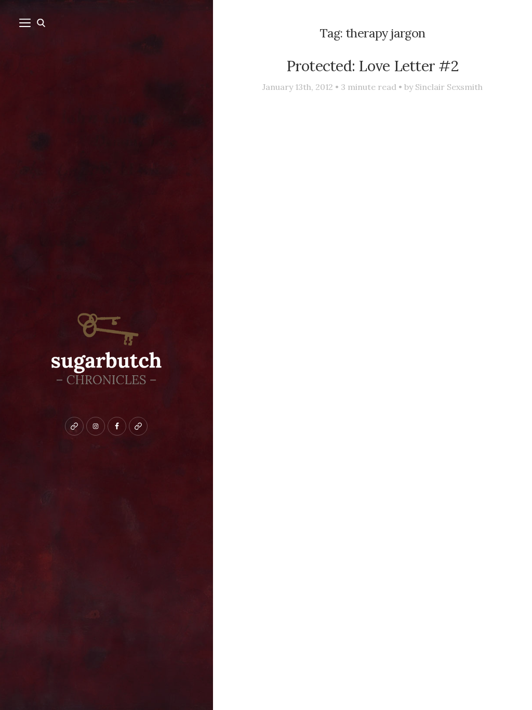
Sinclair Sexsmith (449, 87)
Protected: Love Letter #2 (372, 65)
